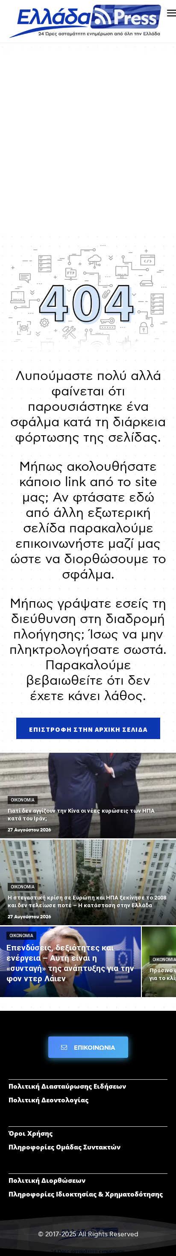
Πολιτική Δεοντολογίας (48, 1100)
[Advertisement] (88, 143)
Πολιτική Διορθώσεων (47, 1180)
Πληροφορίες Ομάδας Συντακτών (64, 1147)
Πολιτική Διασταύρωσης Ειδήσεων (67, 1086)
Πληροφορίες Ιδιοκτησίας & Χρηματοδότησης (86, 1194)
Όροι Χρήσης (31, 1133)
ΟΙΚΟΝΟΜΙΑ (23, 800)
